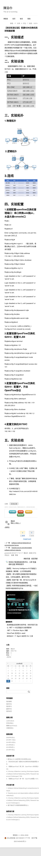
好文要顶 (12, 512)
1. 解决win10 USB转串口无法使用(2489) (18, 759)
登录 (34, 562)
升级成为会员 (27, 539)
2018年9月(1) (10, 745)
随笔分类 (9, 717)
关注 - (18, 523)
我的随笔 (9, 701)
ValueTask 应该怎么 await (16, 633)
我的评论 (9, 704)
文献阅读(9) (9, 728)
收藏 (12, 555)
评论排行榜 (10, 785)
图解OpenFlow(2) (11, 726)
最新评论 (9, 709)
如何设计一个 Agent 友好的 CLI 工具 (20, 636)
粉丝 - (13, 523)
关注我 (21, 512)
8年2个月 (13, 651)
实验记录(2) (9, 723)
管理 (28, 19)
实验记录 (14, 504)
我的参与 (9, 706)
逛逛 (13, 564)
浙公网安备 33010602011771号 (18, 838)
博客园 (5, 19)
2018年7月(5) (10, 750)
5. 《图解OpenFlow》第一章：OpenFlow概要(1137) (22, 779)
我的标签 (9, 711)
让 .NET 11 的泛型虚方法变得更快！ (20, 627)
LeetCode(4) (10, 721)
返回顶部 (34, 558)
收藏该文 (28, 512)
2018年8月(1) (10, 747)
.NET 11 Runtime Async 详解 (17, 630)
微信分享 (20, 515)
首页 (13, 19)
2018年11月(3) (10, 740)
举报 (16, 555)
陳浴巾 (7, 8)
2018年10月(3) (10, 742)
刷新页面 (27, 558)
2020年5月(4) (10, 737)
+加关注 (7, 527)
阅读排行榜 (10, 756)
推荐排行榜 (10, 811)
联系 (21, 19)
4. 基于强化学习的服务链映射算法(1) (17, 805)
